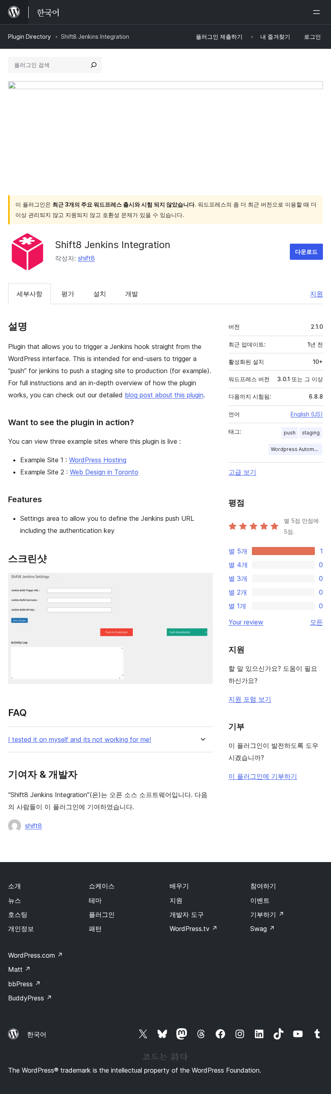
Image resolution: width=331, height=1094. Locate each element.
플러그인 (102, 914)
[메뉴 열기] (318, 12)
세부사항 (29, 294)
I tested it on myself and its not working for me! (79, 739)
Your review (245, 622)
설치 (99, 294)
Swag (262, 929)
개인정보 (21, 929)
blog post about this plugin (164, 395)
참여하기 (263, 886)
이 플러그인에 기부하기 (262, 776)
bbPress (24, 984)
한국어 (36, 1034)
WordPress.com (35, 955)
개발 (131, 294)
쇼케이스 (102, 886)
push (289, 433)
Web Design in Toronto (104, 472)
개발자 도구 (187, 914)
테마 (95, 900)
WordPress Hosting (97, 460)
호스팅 (17, 914)
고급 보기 (242, 472)
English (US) (307, 414)
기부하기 (267, 914)
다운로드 (306, 251)
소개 (14, 886)
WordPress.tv (194, 929)
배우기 (179, 886)
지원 (316, 294)
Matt (19, 969)
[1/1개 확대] (202, 584)
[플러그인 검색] (94, 65)
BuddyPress (30, 998)
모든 (316, 622)
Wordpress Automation (296, 449)
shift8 (86, 258)
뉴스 (14, 900)
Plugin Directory (29, 36)
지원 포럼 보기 (249, 699)
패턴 (95, 929)
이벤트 (260, 900)
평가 (67, 294)
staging (311, 433)
